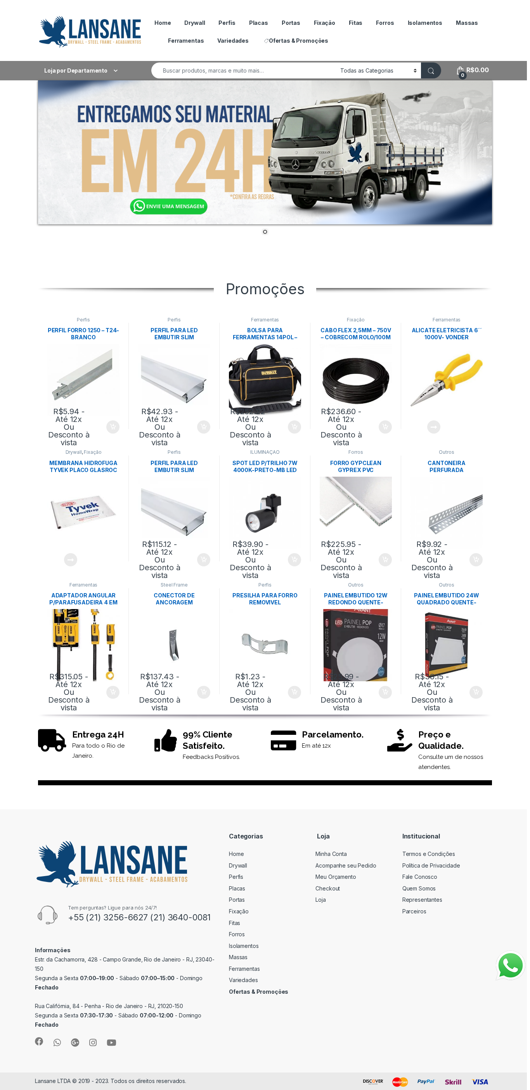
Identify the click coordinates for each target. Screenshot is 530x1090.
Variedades (233, 40)
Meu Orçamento (335, 876)
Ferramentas (186, 40)
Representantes (422, 899)
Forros (385, 22)
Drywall (194, 22)
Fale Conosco (419, 876)
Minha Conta (330, 853)
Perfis (226, 22)
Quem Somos (419, 888)
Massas (467, 22)
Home (162, 22)
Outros (446, 452)
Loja (320, 899)
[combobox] (243, 70)
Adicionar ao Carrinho (105, 427)
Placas (258, 22)
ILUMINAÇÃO (265, 452)
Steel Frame (174, 585)
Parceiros (414, 911)
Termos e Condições (428, 853)
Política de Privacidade (431, 865)
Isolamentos (425, 22)
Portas (291, 22)
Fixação (324, 22)
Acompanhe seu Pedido (345, 865)
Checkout (327, 888)
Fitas (355, 22)
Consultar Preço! (425, 427)
